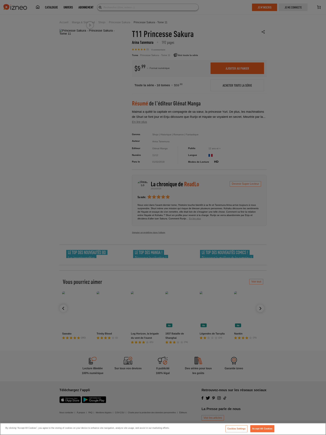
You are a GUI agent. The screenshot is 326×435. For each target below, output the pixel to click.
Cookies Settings (236, 428)
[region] (163, 429)
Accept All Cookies (262, 428)
